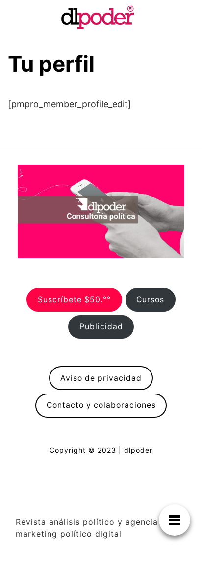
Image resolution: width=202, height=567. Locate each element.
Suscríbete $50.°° (74, 299)
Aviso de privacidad (101, 378)
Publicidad (101, 326)
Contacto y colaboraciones (101, 405)
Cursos (150, 299)
